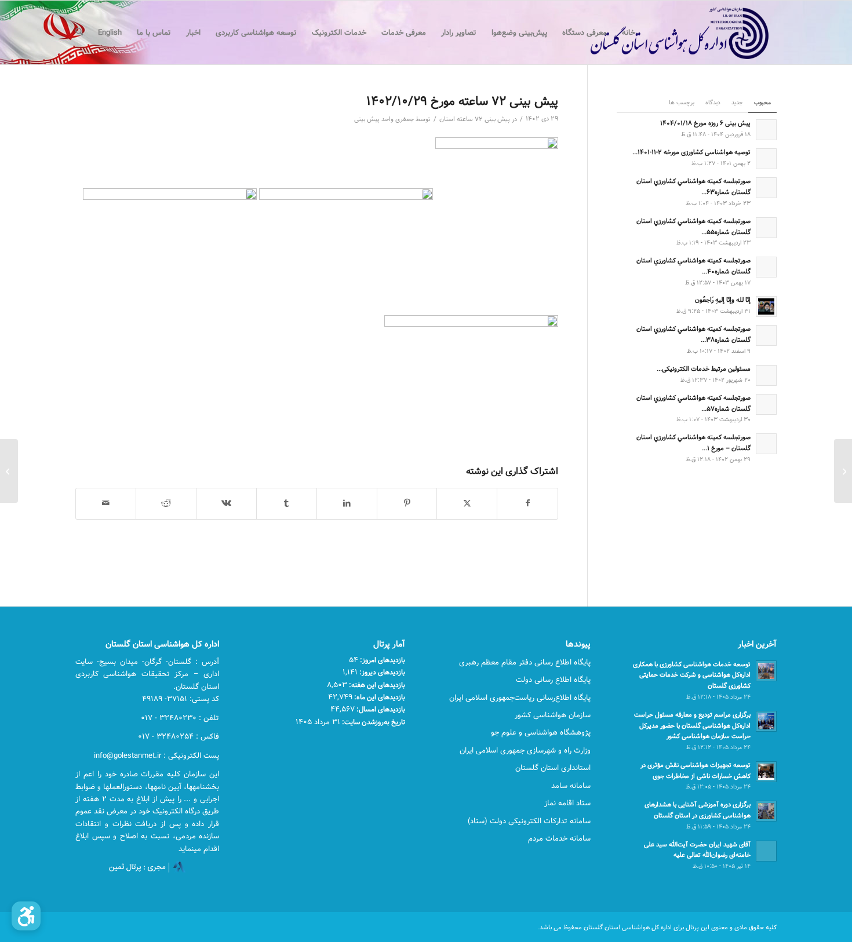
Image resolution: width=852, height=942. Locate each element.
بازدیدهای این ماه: (378, 697)
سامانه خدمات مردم (559, 838)
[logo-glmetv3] (662, 32)
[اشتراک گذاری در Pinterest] (407, 503)
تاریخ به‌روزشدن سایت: (372, 722)
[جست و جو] (79, 32)
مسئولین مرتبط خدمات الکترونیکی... (704, 368)
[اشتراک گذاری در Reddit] (166, 503)
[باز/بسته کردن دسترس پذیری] (26, 915)
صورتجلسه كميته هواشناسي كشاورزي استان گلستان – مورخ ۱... (693, 443)
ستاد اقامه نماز (567, 803)
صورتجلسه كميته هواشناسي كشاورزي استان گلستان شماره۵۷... (693, 403)
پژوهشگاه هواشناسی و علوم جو (541, 732)
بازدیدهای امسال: (380, 709)
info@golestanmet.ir (127, 755)
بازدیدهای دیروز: (381, 672)
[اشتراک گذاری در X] (467, 503)
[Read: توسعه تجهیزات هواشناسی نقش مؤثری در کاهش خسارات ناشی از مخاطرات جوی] (766, 771)
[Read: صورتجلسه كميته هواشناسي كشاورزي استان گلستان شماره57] (766, 404)
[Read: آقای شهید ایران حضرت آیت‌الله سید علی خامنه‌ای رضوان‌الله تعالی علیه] (766, 851)
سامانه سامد (571, 785)
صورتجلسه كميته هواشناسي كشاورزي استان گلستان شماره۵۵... (693, 227)
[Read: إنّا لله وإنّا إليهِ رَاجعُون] (766, 306)
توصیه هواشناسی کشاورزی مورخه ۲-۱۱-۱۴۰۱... (691, 152)
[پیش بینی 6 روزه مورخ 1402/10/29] (843, 471)
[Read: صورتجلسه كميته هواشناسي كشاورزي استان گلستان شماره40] (766, 267)
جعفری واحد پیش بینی (384, 119)
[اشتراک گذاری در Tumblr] (286, 503)
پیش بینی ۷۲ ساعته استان (474, 119)
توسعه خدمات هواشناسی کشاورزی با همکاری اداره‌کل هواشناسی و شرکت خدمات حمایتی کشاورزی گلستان (692, 675)
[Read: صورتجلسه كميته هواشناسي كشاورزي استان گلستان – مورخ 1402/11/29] (766, 443)
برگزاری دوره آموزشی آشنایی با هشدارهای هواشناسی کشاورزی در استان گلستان (698, 810)
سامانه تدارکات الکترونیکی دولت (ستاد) (529, 821)
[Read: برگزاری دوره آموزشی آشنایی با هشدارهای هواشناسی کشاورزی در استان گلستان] (766, 811)
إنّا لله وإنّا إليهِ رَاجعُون (723, 299)
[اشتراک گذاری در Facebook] (527, 503)
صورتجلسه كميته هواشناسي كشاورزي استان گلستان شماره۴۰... (693, 266)
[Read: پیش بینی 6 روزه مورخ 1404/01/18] (766, 129)
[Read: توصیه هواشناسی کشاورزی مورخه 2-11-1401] (766, 158)
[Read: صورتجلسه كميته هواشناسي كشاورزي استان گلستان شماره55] (766, 227)
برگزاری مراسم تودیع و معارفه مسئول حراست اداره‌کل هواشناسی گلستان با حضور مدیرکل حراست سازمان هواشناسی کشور (692, 725)
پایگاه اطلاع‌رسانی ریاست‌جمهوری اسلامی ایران (520, 697)
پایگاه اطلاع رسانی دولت (553, 679)
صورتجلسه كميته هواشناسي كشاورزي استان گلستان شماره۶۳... (693, 187)
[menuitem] (628, 32)
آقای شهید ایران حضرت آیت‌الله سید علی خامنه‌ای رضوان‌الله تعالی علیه (697, 850)
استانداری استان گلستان (553, 767)
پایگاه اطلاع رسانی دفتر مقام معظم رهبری (525, 662)
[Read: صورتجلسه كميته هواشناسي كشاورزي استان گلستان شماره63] (766, 187)
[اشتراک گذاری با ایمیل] (106, 503)
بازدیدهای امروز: (381, 660)
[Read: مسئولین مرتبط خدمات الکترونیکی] (766, 375)
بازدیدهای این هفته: (376, 685)
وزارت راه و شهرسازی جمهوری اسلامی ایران (525, 750)
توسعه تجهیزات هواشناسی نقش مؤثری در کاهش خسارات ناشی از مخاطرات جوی (695, 771)
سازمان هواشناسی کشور (553, 715)
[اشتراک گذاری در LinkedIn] (347, 503)
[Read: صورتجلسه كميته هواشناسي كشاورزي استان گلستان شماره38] (766, 335)
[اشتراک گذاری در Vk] (226, 503)
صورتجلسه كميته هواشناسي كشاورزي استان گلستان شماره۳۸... (693, 334)
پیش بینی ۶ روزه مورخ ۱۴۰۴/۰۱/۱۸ (705, 123)
